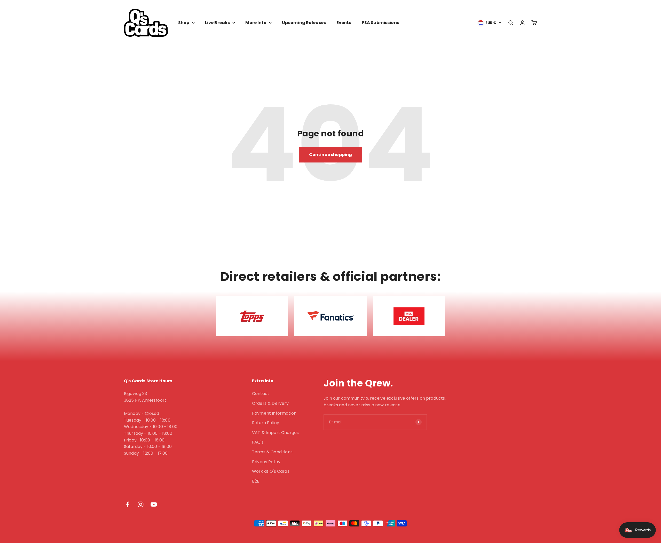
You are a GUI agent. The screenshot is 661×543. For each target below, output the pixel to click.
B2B (255, 481)
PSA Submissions (380, 23)
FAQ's (258, 442)
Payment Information (274, 413)
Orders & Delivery (270, 403)
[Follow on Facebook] (127, 504)
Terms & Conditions (272, 452)
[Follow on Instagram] (140, 504)
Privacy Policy (266, 462)
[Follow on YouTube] (153, 504)
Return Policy (265, 423)
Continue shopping (330, 155)
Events (343, 23)
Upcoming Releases (304, 23)
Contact (260, 394)
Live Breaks (217, 23)
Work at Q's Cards (270, 471)
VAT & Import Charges (275, 433)
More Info (255, 23)
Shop (184, 23)
